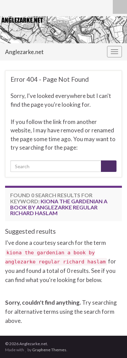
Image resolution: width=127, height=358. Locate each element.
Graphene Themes (49, 349)
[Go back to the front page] (63, 29)
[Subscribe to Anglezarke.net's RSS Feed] (8, 8)
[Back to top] (111, 342)
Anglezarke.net (24, 51)
